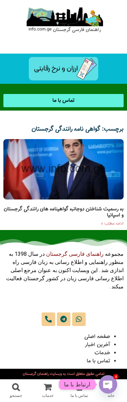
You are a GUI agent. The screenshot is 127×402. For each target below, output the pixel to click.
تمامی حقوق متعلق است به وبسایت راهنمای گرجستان (63, 374)
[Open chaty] (108, 384)
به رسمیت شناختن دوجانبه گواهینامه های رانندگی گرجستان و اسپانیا (64, 212)
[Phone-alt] (48, 319)
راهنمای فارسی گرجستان (75, 254)
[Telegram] (63, 319)
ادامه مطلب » (112, 224)
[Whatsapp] (79, 319)
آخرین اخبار (97, 345)
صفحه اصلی (97, 336)
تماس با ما (98, 361)
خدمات (102, 353)
